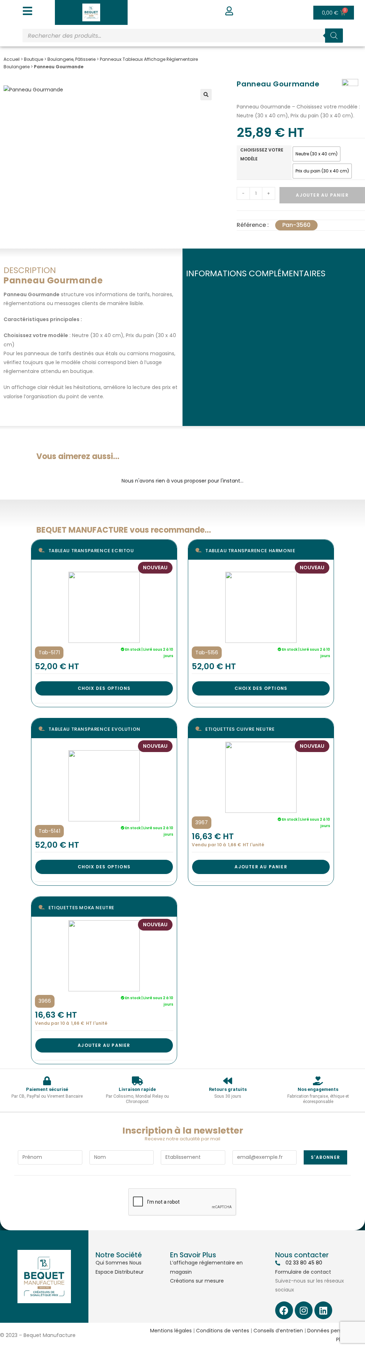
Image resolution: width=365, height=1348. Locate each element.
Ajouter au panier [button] (261, 867)
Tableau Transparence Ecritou (91, 550)
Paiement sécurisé (47, 1089)
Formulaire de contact (303, 1271)
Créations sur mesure (197, 1280)
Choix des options (104, 688)
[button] (206, 94)
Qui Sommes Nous (119, 1262)
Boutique (33, 59)
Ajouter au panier (322, 195)
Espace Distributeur (120, 1271)
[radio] (316, 154)
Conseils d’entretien (278, 1330)
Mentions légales (171, 1330)
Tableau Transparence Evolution (94, 729)
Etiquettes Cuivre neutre (239, 729)
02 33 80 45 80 (304, 1262)
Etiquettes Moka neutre (81, 907)
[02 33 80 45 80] (277, 1263)
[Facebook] (284, 1310)
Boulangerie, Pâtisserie (71, 59)
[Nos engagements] (318, 1080)
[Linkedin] (323, 1310)
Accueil (12, 59)
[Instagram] (304, 1310)
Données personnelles (334, 1330)
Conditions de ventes (222, 1330)
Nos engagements (318, 1089)
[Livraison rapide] (137, 1080)
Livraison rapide (137, 1089)
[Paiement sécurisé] (46, 1080)
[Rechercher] (334, 35)
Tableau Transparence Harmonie (250, 550)
